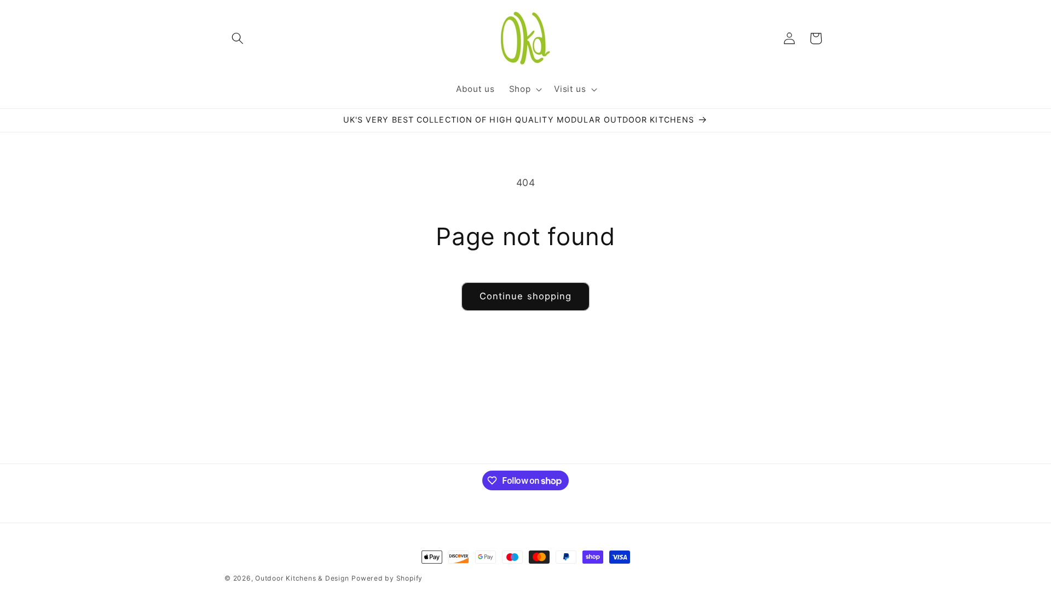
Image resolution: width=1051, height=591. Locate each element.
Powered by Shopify (387, 578)
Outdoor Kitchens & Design (302, 578)
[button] (237, 38)
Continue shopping (526, 296)
